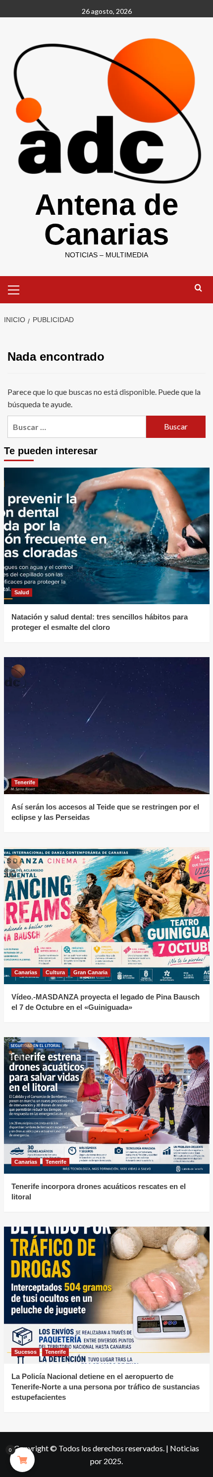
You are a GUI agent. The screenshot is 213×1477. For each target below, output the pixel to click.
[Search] (198, 288)
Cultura (55, 972)
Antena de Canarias (106, 219)
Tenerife (24, 782)
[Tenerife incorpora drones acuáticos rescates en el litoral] (107, 1105)
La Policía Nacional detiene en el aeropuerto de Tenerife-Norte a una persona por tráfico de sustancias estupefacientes (105, 1386)
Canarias (25, 972)
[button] (14, 288)
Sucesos (25, 1352)
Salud (21, 592)
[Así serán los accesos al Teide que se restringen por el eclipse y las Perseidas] (107, 725)
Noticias (184, 1448)
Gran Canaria (90, 972)
